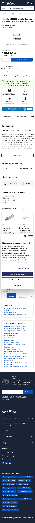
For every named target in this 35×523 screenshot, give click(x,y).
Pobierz (28, 183)
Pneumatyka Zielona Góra (10, 509)
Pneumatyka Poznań (9, 491)
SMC (4, 223)
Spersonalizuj (16, 280)
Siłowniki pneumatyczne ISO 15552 (15, 326)
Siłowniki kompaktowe (11, 333)
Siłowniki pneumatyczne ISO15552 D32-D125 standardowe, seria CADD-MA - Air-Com (25, 228)
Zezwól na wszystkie (17, 274)
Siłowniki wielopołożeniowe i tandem (15, 356)
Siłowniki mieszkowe (10, 347)
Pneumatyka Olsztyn (9, 488)
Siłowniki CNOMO (9, 335)
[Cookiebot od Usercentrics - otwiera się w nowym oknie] (25, 236)
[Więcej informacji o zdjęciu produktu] (28, 44)
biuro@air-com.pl (9, 456)
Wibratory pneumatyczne (12, 349)
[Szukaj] (32, 8)
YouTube (6, 463)
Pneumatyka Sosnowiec (10, 495)
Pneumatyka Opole (24, 488)
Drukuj (28, 76)
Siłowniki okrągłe (9, 340)
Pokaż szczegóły (23, 268)
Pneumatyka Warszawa (10, 502)
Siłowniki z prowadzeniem (12, 342)
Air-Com (21, 223)
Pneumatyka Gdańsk (25, 477)
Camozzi (10, 27)
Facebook (3, 463)
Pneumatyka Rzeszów (25, 491)
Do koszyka (11, 295)
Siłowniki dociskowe (10, 338)
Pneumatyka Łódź (23, 484)
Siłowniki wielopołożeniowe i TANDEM (15, 354)
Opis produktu (7, 116)
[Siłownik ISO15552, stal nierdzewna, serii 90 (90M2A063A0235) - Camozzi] (17, 37)
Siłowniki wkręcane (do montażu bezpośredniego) (14, 359)
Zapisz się (28, 392)
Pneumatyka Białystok (9, 477)
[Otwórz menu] (2, 3)
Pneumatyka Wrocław (9, 506)
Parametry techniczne (21, 116)
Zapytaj (19, 76)
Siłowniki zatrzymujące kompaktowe (15, 366)
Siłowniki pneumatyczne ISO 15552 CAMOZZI (15, 309)
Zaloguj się (9, 81)
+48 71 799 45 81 (9, 459)
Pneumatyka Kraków (9, 480)
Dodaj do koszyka (22, 59)
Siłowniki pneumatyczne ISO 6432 (14, 328)
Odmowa (17, 285)
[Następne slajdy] (32, 209)
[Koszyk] (31, 3)
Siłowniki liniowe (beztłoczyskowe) (14, 344)
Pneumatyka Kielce (24, 480)
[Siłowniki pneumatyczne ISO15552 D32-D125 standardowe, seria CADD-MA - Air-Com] (26, 218)
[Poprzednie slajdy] (23, 209)
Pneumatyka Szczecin (9, 499)
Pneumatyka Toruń (25, 499)
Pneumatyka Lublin (8, 484)
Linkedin (10, 463)
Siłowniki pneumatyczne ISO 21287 (15, 331)
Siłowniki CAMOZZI (10, 312)
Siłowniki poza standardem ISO (13, 351)
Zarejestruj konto (21, 81)
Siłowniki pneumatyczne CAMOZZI (15, 314)
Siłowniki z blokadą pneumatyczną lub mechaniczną (16, 363)
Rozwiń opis (16, 155)
